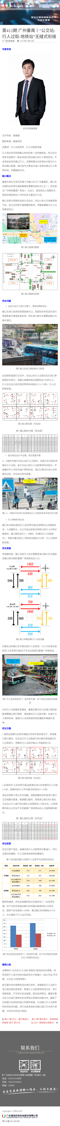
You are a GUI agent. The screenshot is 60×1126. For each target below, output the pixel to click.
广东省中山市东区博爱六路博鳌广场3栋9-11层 (24, 1075)
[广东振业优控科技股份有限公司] (14, 5)
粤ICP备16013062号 (11, 1121)
